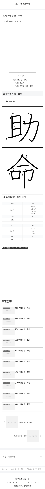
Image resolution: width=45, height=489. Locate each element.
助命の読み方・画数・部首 (24, 86)
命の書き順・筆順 (22, 248)
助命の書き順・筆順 (20, 80)
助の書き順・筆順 (9, 248)
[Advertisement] (22, 47)
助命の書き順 (19, 83)
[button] (41, 457)
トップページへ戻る (11, 482)
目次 (19, 76)
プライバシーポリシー (33, 482)
